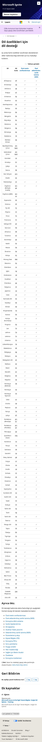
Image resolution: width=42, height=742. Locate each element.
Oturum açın (36, 22)
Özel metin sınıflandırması (16, 615)
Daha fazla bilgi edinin (20, 665)
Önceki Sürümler (17, 730)
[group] (21, 333)
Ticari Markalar (7, 739)
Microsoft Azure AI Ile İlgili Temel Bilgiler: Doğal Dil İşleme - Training (19, 701)
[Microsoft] (21, 22)
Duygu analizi (11, 647)
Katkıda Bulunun (7, 733)
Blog (26, 730)
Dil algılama (10, 627)
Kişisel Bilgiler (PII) (12, 638)
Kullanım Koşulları (27, 736)
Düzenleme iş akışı (13, 635)
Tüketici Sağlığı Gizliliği (9, 736)
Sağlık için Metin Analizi (14, 652)
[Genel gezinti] (2, 22)
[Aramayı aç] (29, 22)
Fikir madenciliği (12, 649)
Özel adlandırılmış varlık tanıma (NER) (36, 72)
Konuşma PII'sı (11, 641)
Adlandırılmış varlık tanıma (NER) (18, 632)
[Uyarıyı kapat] (38, 3)
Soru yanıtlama (11, 644)
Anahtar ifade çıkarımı (14, 630)
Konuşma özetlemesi (14, 658)
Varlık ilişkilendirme (13, 624)
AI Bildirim (5, 730)
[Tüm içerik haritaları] (3, 36)
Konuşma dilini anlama (14, 621)
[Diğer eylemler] (38, 36)
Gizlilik (17, 733)
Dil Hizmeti (11, 36)
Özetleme (9, 655)
